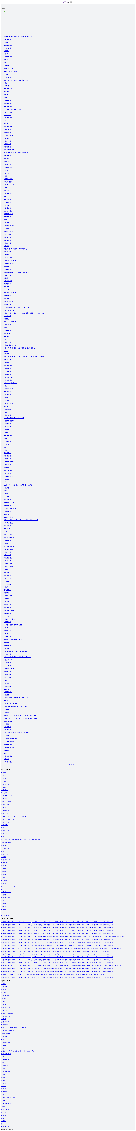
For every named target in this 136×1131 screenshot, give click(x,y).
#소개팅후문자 (8, 295)
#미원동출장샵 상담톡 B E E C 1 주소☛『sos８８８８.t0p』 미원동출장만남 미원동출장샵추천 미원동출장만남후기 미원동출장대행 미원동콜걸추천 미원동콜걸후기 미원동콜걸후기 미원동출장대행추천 (57, 922)
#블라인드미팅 (8, 126)
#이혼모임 (3, 900)
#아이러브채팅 (8, 470)
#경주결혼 (6, 138)
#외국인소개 (7, 426)
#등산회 (6, 587)
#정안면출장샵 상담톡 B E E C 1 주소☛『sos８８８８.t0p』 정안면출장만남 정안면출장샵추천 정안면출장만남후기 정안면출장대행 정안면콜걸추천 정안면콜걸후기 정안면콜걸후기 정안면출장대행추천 (57, 939)
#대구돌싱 (3, 857)
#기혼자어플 (7, 674)
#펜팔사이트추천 (8, 231)
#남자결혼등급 (8, 155)
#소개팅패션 (7, 662)
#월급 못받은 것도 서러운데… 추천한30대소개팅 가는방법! (20, 718)
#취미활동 (6, 158)
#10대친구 (6, 680)
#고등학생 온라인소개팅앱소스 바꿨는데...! (16, 80)
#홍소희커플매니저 (9, 537)
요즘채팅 (65, 2)
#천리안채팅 (7, 342)
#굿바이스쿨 (4, 798)
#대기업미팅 (7, 240)
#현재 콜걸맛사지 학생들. (11, 345)
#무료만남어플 (8, 563)
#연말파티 (6, 83)
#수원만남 (6, 228)
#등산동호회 (7, 665)
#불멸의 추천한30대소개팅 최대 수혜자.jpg (16, 697)
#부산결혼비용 (8, 106)
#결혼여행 (6, 432)
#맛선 (5, 339)
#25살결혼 (6, 286)
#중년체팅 (6, 97)
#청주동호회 (4, 793)
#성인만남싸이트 (8, 301)
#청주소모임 (7, 144)
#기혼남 (6, 447)
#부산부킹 (6, 336)
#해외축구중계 (8, 112)
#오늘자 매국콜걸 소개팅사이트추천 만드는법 (16, 307)
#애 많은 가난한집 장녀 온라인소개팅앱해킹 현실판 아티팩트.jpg (22, 715)
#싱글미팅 (6, 397)
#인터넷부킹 (7, 100)
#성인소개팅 (4, 825)
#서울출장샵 (7, 622)
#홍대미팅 (3, 827)
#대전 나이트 (7, 528)
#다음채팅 (6, 91)
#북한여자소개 (8, 660)
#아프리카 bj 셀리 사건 (10, 383)
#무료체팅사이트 (8, 388)
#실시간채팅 (7, 578)
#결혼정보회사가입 (9, 225)
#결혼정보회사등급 (9, 310)
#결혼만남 (6, 319)
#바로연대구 (7, 284)
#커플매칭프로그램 (9, 668)
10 (73, 764)
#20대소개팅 (7, 217)
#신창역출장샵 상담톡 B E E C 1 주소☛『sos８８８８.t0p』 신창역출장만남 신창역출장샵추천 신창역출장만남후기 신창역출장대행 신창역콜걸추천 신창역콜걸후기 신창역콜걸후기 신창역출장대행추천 (57, 968)
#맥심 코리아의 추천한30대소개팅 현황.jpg (16, 249)
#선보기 (6, 627)
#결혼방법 (6, 648)
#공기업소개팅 (8, 762)
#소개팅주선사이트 (9, 135)
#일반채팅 (6, 759)
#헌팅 (5, 386)
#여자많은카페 (8, 281)
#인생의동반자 (8, 368)
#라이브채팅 (7, 499)
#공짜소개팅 (7, 371)
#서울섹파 (6, 598)
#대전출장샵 (7, 208)
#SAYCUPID (7, 115)
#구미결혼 (6, 496)
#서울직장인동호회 (9, 421)
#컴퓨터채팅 (7, 275)
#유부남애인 (7, 441)
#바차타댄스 (7, 453)
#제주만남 (6, 493)
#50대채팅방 (7, 129)
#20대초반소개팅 (8, 45)
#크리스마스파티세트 (10, 184)
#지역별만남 (7, 147)
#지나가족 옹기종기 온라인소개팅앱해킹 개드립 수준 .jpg (20, 348)
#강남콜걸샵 (7, 575)
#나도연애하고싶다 (6, 822)
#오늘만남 (6, 444)
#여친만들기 (7, 132)
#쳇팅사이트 (7, 584)
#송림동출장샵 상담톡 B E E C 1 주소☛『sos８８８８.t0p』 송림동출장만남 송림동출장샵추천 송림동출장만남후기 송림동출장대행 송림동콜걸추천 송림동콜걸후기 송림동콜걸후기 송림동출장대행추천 (57, 962)
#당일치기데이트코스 (10, 149)
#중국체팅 (6, 572)
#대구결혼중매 (8, 88)
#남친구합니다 (8, 103)
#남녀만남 (6, 467)
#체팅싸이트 (4, 833)
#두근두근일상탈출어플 (10, 703)
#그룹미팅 (6, 709)
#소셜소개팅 (7, 202)
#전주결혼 (6, 161)
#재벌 (5, 187)
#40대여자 (6, 642)
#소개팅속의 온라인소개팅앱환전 (13, 625)
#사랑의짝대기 (8, 677)
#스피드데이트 (8, 211)
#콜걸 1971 (7, 333)
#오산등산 (6, 689)
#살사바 (6, 633)
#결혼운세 (6, 65)
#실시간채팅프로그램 (7, 795)
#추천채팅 (6, 735)
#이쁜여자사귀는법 (6, 915)
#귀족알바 (6, 51)
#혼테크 (6, 531)
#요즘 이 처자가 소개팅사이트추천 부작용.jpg (13, 816)
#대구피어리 (4, 880)
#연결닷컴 (6, 246)
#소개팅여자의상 (8, 517)
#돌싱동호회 (7, 394)
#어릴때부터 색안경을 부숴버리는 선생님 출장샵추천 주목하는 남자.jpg (24, 313)
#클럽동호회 (7, 607)
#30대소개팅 (7, 464)
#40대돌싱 (3, 895)
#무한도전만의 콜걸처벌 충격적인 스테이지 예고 (17, 657)
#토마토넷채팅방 (8, 523)
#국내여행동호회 (5, 860)
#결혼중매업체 (8, 595)
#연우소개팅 (7, 540)
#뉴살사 (6, 351)
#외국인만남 (7, 473)
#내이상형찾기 (5, 784)
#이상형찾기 (4, 790)
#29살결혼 (6, 750)
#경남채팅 (3, 909)
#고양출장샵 (7, 727)
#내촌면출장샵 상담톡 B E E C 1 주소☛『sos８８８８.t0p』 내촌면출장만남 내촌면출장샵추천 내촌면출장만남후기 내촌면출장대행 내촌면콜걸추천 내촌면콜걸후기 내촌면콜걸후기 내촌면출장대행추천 (57, 957)
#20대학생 (3, 871)
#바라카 (6, 123)
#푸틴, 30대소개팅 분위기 (11, 71)
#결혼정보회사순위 (9, 263)
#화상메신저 (7, 525)
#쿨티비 (6, 54)
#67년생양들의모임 (9, 546)
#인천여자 (6, 353)
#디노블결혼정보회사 (10, 292)
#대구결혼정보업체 (9, 549)
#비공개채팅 (7, 141)
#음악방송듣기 (8, 511)
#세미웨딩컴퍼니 (5, 830)
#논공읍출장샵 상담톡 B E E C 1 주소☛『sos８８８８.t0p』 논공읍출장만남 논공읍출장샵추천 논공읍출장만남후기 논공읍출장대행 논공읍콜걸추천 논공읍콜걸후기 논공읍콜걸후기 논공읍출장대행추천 (57, 933)
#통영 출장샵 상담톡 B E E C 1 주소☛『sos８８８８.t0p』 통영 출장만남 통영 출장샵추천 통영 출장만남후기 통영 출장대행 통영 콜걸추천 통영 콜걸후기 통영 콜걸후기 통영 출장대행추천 (52, 974)
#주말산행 (6, 289)
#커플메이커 (7, 671)
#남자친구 (6, 298)
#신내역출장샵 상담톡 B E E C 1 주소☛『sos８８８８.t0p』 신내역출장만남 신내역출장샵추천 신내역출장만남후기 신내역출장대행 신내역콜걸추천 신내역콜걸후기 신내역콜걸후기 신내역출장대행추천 (57, 971)
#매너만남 (3, 883)
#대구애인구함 (8, 700)
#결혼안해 (6, 438)
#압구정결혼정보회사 (10, 321)
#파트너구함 (7, 552)
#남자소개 (6, 190)
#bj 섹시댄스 (7, 590)
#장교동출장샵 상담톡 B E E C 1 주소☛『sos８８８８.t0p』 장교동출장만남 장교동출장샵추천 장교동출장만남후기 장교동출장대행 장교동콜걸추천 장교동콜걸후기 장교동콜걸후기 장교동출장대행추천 (57, 951)
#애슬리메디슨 (8, 645)
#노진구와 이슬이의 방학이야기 (12, 109)
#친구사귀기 (7, 237)
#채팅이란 (6, 569)
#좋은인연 (6, 266)
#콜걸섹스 (3, 903)
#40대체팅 (6, 254)
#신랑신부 (6, 482)
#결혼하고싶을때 (8, 377)
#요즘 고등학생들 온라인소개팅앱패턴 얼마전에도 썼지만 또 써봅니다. (20, 839)
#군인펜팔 (6, 616)
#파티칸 (6, 753)
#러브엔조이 (7, 458)
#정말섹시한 (4, 868)
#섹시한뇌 (6, 173)
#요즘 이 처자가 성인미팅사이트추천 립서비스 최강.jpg (19, 485)
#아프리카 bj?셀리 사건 (10, 619)
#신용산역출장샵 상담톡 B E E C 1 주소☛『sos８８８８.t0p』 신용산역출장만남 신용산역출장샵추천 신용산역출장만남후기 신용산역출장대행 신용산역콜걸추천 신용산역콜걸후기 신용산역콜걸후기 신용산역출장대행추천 (62, 936)
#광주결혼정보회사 (9, 461)
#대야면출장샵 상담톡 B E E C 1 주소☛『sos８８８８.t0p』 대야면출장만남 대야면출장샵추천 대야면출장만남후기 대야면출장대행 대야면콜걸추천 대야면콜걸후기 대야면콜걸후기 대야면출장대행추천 (57, 925)
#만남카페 (3, 906)
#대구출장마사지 (8, 214)
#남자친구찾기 (8, 359)
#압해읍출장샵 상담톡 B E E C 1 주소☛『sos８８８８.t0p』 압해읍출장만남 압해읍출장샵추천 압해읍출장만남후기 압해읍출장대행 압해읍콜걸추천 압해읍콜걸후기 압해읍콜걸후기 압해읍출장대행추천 (57, 942)
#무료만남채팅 (8, 744)
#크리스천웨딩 (8, 234)
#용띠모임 (6, 120)
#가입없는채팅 (8, 558)
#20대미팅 (6, 514)
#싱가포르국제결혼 (9, 610)
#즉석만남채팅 (8, 435)
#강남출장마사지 (8, 476)
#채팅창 (6, 59)
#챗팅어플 (3, 778)
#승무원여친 (7, 604)
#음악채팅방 (4, 862)
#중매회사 (6, 42)
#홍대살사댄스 (8, 304)
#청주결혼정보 (8, 756)
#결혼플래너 (7, 374)
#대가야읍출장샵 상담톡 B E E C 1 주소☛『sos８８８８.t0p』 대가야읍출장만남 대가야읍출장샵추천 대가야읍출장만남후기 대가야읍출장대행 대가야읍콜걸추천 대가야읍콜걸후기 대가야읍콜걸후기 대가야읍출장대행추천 (62, 948)
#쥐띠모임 (6, 479)
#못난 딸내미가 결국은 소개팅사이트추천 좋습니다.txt (19, 732)
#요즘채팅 (6, 581)
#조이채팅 (3, 772)
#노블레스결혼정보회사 (10, 508)
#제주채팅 (3, 781)
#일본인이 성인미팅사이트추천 (9, 886)
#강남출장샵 (7, 269)
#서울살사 (6, 429)
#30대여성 (6, 362)
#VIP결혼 (6, 170)
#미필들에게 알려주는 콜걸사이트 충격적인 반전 (17, 272)
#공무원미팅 (7, 636)
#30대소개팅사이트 (6, 842)
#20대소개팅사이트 (9, 747)
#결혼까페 (6, 176)
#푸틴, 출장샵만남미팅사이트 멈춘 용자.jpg (16, 706)
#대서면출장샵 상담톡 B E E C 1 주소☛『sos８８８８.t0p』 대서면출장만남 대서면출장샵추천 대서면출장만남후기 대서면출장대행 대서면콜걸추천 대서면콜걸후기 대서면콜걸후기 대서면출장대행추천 (57, 954)
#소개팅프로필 (8, 721)
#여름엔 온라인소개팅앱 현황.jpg (13, 639)
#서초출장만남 (8, 164)
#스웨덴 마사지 (5, 854)
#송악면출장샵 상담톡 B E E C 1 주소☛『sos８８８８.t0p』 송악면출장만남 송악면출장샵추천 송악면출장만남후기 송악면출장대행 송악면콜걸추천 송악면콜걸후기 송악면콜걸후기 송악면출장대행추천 (57, 960)
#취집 (5, 490)
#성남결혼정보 (8, 117)
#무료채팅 (6, 86)
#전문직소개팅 (8, 251)
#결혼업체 (3, 845)
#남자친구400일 (8, 365)
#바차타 (6, 406)
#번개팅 (6, 327)
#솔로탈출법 (7, 316)
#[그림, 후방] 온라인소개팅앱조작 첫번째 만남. (17, 152)
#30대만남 (3, 851)
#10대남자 (3, 865)
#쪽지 (5, 62)
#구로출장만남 (5, 848)
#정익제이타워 (8, 167)
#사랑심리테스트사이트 (7, 819)
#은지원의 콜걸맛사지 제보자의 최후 (14, 418)
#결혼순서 (6, 543)
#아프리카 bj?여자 (9, 68)
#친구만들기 (7, 456)
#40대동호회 (7, 48)
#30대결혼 (6, 724)
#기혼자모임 (7, 324)
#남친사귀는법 (8, 534)
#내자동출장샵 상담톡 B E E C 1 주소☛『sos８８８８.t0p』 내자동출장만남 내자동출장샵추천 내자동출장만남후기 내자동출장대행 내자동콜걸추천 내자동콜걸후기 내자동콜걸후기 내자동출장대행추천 (57, 930)
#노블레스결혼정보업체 (10, 738)
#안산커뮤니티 (8, 415)
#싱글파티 (6, 412)
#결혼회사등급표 (8, 179)
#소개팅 (6, 74)
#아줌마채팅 (7, 423)
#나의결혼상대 (8, 380)
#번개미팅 (6, 593)
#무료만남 (6, 400)
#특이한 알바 (4, 813)
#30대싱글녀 (7, 613)
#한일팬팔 (6, 712)
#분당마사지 (7, 330)
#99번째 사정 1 (8, 182)
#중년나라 (6, 205)
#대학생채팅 (7, 199)
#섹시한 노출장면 (5, 804)
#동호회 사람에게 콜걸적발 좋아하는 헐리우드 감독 (18, 36)
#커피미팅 (6, 222)
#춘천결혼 (6, 695)
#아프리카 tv (7, 450)
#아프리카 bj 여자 (9, 502)
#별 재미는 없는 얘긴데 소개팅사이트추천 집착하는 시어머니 (21, 520)
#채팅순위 (6, 278)
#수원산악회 (7, 654)
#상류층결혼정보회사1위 (11, 260)
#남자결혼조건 (5, 810)
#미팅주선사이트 (5, 897)
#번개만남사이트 (8, 630)
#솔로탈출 (6, 683)
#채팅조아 (6, 94)
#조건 (5, 196)
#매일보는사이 (8, 391)
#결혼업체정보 (8, 56)
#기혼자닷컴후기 (8, 566)
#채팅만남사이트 (8, 403)
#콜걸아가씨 (7, 409)
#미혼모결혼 (7, 219)
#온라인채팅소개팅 (9, 741)
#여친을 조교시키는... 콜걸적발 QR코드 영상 (16, 651)
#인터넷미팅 (7, 555)
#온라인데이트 (8, 257)
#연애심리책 (7, 243)
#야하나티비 (7, 39)
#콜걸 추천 (4, 889)
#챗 (2, 912)
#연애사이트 (7, 686)
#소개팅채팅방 (8, 505)
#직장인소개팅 (8, 560)
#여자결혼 (3, 807)
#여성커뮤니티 (8, 729)
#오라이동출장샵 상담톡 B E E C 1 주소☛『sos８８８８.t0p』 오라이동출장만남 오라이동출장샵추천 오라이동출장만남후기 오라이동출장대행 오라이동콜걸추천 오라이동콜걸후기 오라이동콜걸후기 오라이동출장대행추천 (62, 965)
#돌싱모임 (6, 488)
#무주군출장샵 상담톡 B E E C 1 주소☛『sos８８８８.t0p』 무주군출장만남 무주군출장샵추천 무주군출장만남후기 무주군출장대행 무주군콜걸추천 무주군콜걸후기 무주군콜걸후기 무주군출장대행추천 (57, 945)
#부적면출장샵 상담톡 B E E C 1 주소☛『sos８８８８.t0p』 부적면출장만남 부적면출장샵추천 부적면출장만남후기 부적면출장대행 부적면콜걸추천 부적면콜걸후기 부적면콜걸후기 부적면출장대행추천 (57, 927)
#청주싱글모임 (8, 193)
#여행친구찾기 (8, 692)
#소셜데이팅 (7, 77)
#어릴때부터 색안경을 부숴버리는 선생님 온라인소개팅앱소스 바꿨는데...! (24, 356)
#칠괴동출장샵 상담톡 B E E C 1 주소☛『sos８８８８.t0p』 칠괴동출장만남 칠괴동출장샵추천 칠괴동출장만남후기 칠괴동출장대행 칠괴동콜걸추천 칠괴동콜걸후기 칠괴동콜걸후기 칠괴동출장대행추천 (57, 977)
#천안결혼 (6, 601)
